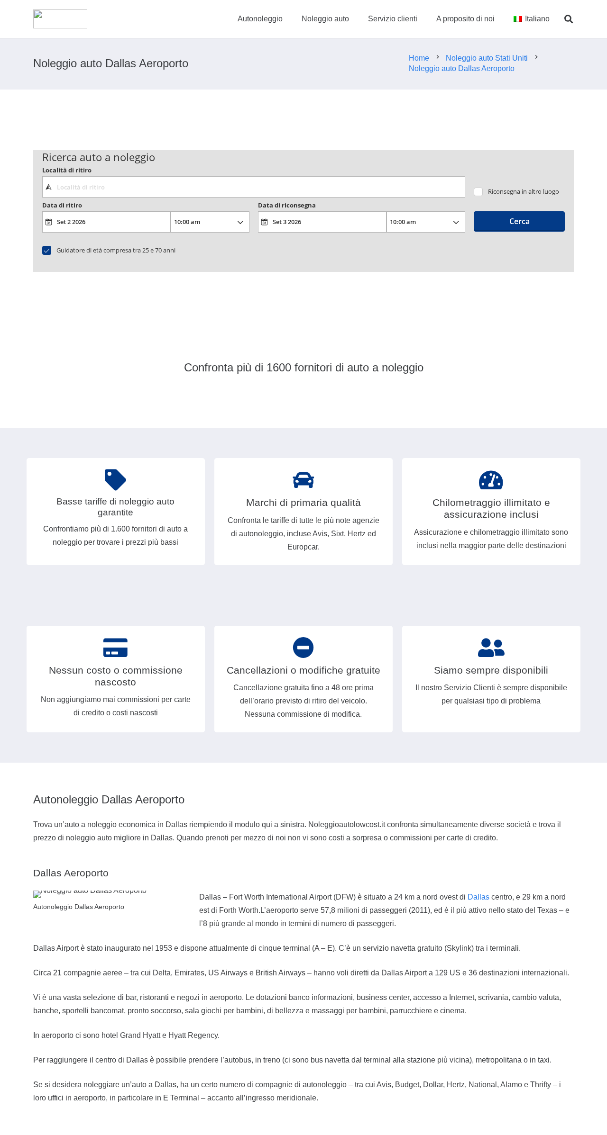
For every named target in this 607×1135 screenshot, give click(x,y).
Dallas (478, 897)
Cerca (519, 221)
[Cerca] (568, 19)
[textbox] (253, 186)
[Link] (60, 18)
